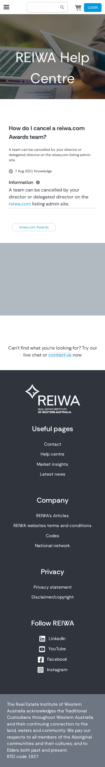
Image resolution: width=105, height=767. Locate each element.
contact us (59, 355)
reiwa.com (20, 204)
